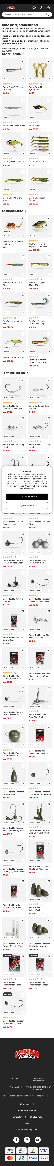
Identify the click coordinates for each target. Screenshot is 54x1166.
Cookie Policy (26, 488)
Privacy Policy (31, 486)
